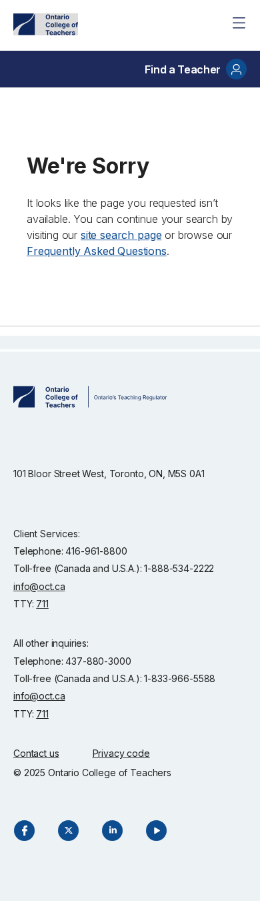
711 (42, 603)
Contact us (36, 753)
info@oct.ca (39, 586)
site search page (121, 235)
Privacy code (121, 753)
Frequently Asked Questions (97, 251)
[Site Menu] (238, 22)
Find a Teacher (183, 69)
